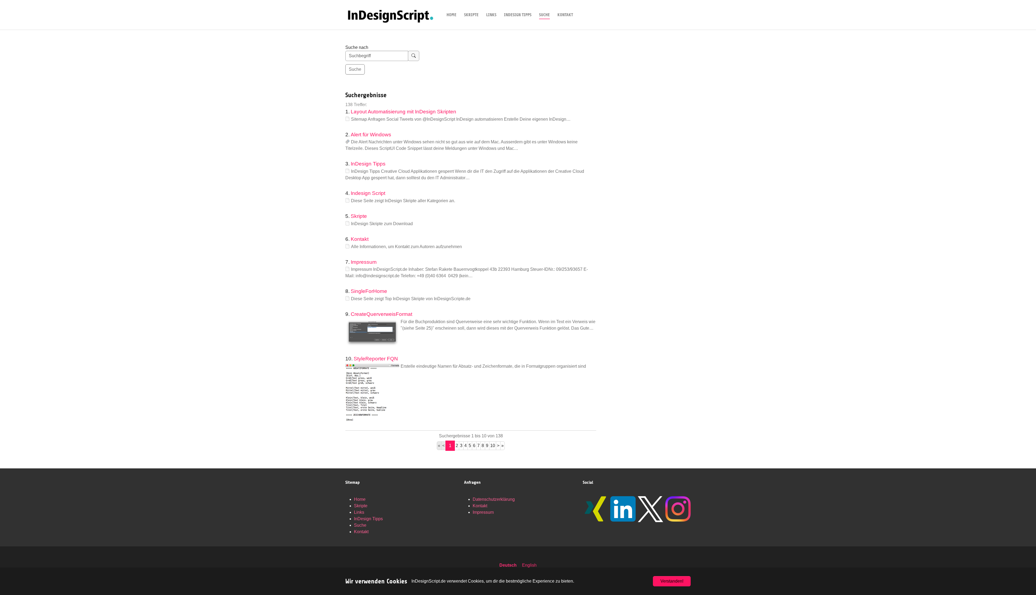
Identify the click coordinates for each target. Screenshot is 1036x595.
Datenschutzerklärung (494, 499)
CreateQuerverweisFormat (381, 314)
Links (359, 512)
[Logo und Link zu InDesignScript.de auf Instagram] (678, 509)
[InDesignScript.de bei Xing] (595, 509)
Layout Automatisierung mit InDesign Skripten (403, 111)
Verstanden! (671, 581)
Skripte (359, 216)
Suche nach (356, 47)
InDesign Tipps (368, 164)
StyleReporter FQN (376, 358)
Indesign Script (368, 193)
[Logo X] (650, 509)
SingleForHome (369, 291)
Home (360, 499)
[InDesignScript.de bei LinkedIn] (623, 509)
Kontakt (360, 239)
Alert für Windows (371, 134)
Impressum (364, 262)
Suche (360, 525)
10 (492, 445)
